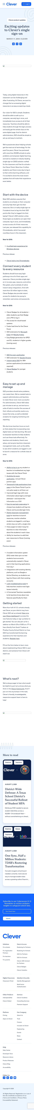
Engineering (20, 1029)
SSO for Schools (22, 957)
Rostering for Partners (24, 947)
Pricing (5, 1015)
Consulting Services (23, 1001)
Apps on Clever (7, 1019)
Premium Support (22, 1004)
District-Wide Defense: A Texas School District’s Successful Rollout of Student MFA (16, 796)
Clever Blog (6, 1064)
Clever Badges (12, 369)
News (18, 1036)
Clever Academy (22, 997)
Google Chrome (25, 358)
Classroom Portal (8, 981)
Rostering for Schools (23, 950)
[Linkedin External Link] (11, 1077)
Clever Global (7, 1001)
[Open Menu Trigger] (4, 4)
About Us (20, 1015)
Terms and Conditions (10, 1098)
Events (19, 1032)
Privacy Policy (22, 1098)
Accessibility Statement (10, 1100)
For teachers (7, 956)
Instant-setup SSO (13, 361)
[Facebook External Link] (4, 1077)
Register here (14, 638)
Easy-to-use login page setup (17, 504)
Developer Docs (8, 1053)
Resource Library (8, 1057)
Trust (18, 1019)
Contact (19, 1039)
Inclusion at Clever (23, 1025)
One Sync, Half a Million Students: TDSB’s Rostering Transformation (16, 861)
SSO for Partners (22, 954)
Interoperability (7, 997)
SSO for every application (16, 355)
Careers (19, 1022)
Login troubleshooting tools (16, 584)
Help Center (6, 1050)
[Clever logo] (11, 4)
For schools (6, 947)
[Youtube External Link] (15, 1077)
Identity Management (23, 981)
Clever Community (17, 689)
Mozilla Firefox (19, 335)
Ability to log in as (13, 467)
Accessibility (7, 1067)
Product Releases (8, 1060)
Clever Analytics (22, 970)
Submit (8, 918)
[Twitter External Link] (7, 1077)
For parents (6, 960)
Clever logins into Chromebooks (18, 261)
